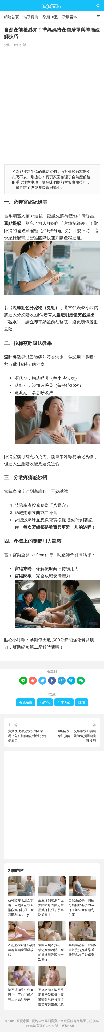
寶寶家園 (52, 5)
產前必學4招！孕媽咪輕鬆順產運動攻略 (21, 949)
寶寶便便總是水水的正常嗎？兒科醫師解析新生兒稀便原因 (27, 736)
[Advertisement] (52, 104)
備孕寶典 (30, 16)
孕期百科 (69, 16)
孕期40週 (50, 16)
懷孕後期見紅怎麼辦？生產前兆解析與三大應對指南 (21, 994)
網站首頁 (11, 16)
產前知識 (20, 44)
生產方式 (64, 702)
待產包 (45, 702)
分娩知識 (25, 702)
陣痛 (81, 702)
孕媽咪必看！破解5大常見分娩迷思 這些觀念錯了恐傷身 (82, 949)
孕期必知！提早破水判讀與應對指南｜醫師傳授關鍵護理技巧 (77, 736)
